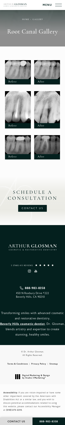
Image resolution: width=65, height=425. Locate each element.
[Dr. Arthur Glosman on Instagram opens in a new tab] (29, 271)
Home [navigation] (25, 19)
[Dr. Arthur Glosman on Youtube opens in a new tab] (36, 271)
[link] (32, 265)
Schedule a (33, 195)
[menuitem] (29, 271)
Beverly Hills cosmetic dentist (22, 324)
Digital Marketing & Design (36, 376)
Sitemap (54, 364)
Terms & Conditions (17, 364)
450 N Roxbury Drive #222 (32, 295)
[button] (58, 5)
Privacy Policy (38, 364)
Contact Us (32, 208)
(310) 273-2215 (14, 410)
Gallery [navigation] (37, 19)
